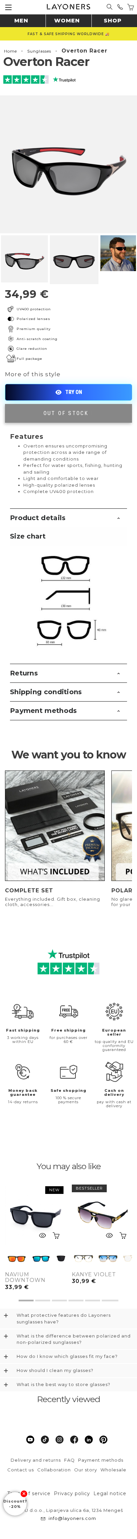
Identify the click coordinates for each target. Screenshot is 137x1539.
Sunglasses (39, 51)
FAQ (69, 1460)
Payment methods (43, 711)
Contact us (20, 1469)
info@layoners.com (72, 1518)
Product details (38, 518)
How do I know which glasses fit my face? (67, 1356)
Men (21, 20)
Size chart (28, 536)
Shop (113, 20)
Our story (85, 1469)
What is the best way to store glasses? (63, 1384)
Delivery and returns (36, 1460)
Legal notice (109, 1493)
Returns (24, 673)
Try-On (68, 392)
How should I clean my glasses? (55, 1370)
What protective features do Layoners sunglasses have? (64, 1318)
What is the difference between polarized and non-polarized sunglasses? (74, 1339)
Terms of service (29, 1493)
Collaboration (54, 1469)
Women (67, 20)
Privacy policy (72, 1493)
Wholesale (113, 1469)
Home (10, 51)
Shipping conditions (46, 692)
